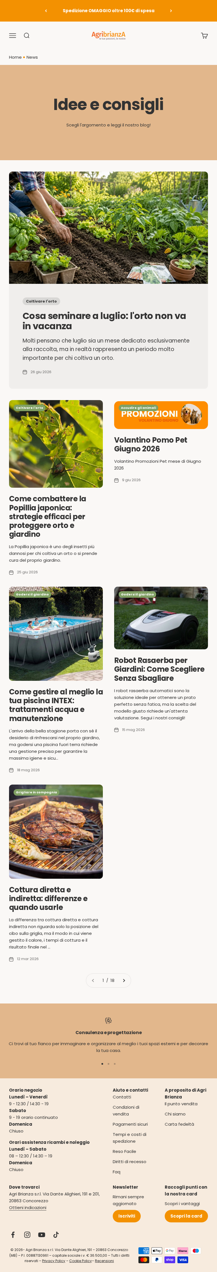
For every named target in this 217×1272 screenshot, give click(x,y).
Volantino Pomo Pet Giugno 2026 (150, 444)
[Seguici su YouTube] (41, 1235)
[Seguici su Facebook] (13, 1235)
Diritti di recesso (129, 1162)
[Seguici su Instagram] (27, 1235)
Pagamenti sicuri (130, 1124)
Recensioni (104, 1260)
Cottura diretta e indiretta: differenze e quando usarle (48, 898)
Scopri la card (186, 1216)
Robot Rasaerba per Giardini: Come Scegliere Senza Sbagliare (159, 669)
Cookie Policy (80, 1260)
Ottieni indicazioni (27, 1207)
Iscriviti (126, 1216)
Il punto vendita (181, 1104)
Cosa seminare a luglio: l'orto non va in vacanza (104, 320)
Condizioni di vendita (126, 1110)
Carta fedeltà (179, 1124)
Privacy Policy (53, 1260)
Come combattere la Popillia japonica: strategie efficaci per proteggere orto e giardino (47, 516)
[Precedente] (46, 11)
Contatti (122, 1097)
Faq (116, 1172)
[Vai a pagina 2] (124, 980)
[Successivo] (171, 11)
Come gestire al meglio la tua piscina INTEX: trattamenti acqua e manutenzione (56, 705)
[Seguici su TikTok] (56, 1235)
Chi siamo (175, 1114)
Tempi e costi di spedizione (129, 1137)
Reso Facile (124, 1151)
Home (15, 57)
